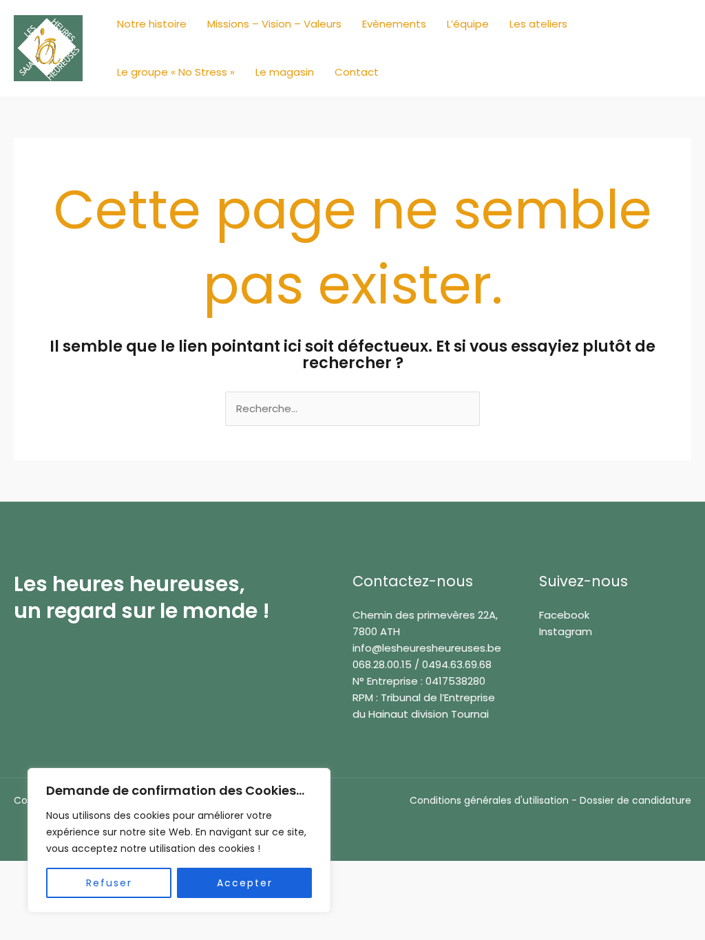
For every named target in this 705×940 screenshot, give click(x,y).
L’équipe (468, 24)
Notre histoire (152, 24)
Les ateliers (538, 24)
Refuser (109, 883)
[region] (179, 840)
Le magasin (284, 72)
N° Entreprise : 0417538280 (418, 681)
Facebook (564, 615)
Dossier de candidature (635, 800)
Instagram (565, 631)
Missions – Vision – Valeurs (274, 24)
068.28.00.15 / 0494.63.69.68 (422, 664)
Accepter (245, 883)
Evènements (394, 24)
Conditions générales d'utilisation (489, 800)
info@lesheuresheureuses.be (426, 648)
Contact (357, 72)
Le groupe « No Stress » (176, 72)
